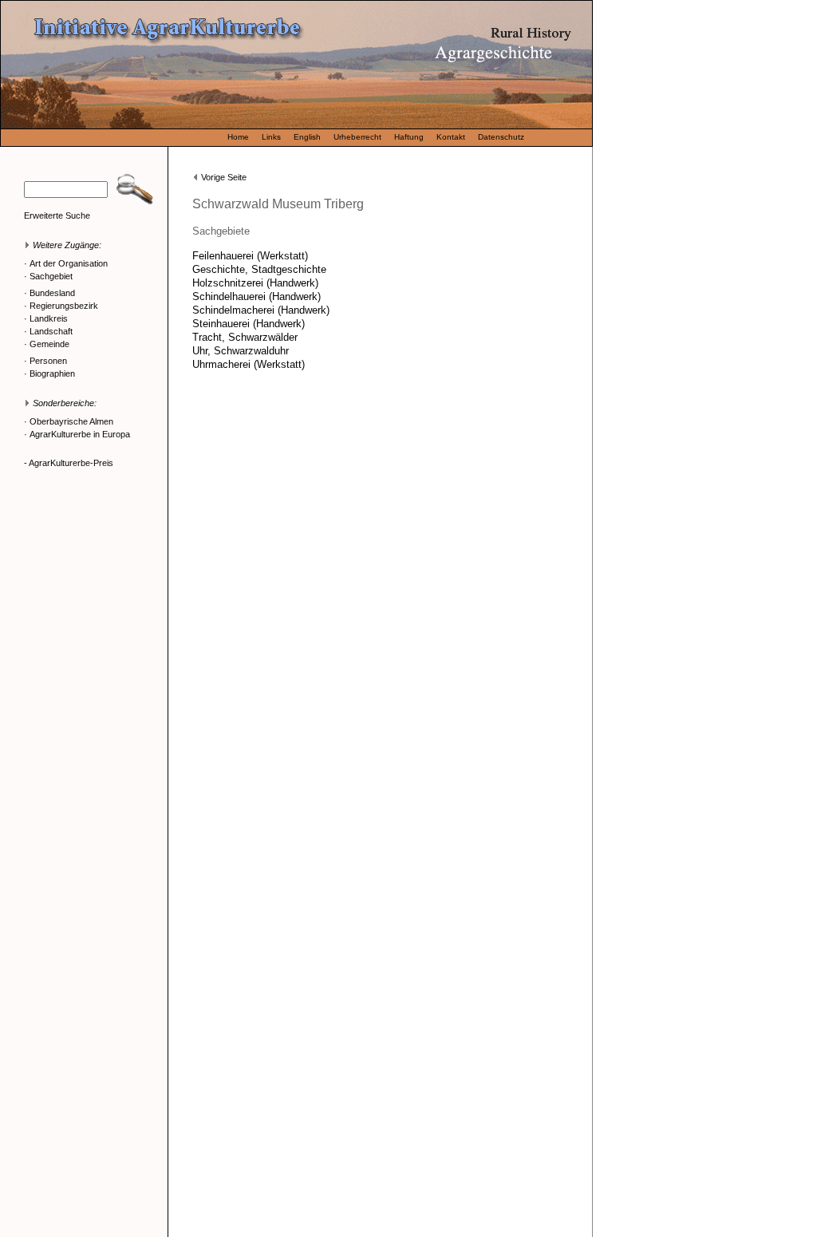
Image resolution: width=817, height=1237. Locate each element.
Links (271, 136)
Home (238, 136)
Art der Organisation (69, 263)
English (307, 136)
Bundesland (52, 293)
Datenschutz (501, 136)
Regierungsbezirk (64, 305)
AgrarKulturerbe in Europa (80, 434)
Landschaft (51, 331)
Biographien (52, 373)
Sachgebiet (51, 276)
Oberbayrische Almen (71, 421)
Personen (48, 361)
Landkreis (49, 318)
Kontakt (450, 136)
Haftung (409, 136)
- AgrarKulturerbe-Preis (68, 463)
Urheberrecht (357, 136)
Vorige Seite (224, 177)
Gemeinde (49, 344)
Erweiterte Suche (57, 215)
